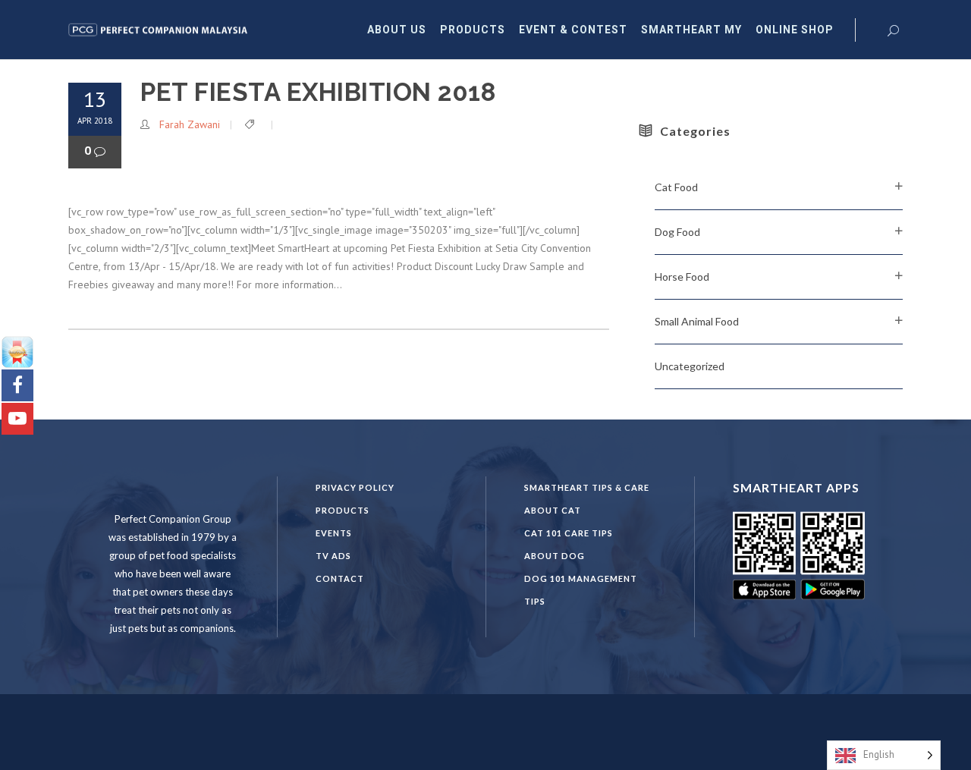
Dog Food (677, 231)
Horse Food (682, 276)
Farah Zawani (189, 124)
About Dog (554, 556)
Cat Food (676, 187)
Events (334, 533)
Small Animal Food (697, 321)
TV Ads (333, 556)
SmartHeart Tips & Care (586, 487)
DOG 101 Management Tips (580, 590)
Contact (340, 578)
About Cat (552, 510)
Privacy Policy (355, 487)
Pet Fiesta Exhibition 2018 (317, 92)
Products (342, 510)
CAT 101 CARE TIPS (568, 533)
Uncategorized (689, 366)
